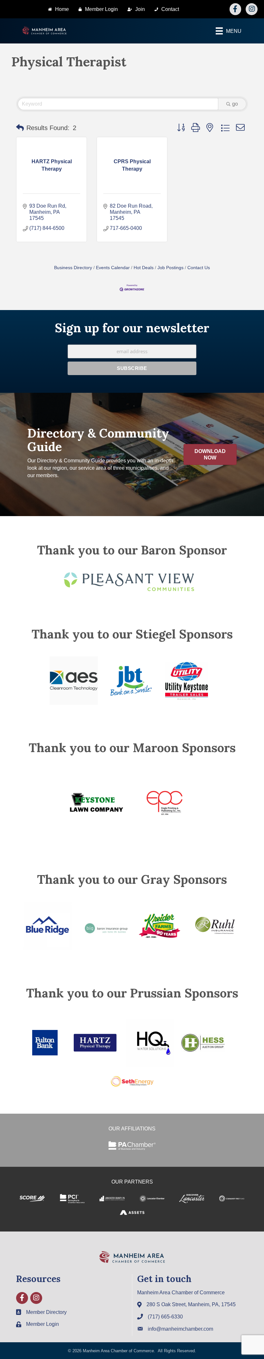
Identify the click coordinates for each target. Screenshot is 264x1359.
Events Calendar (113, 267)
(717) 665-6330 (165, 1316)
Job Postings (170, 267)
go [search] (235, 104)
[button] (20, 128)
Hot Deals (144, 267)
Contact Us (198, 267)
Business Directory (73, 267)
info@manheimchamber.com (180, 1329)
